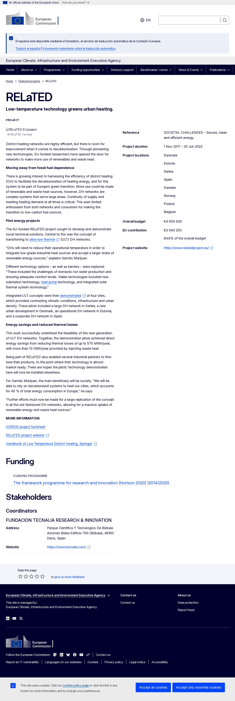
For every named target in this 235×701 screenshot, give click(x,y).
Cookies (93, 662)
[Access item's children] (37, 70)
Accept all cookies (153, 687)
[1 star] (20, 576)
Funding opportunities (86, 70)
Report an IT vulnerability (22, 662)
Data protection (188, 602)
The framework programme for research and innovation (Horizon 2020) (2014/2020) (91, 482)
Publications (218, 70)
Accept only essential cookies (198, 687)
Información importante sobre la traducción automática (79, 48)
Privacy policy (113, 662)
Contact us (127, 602)
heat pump (49, 282)
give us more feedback (70, 577)
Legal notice (137, 662)
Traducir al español (27, 48)
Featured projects (29, 81)
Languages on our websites (63, 662)
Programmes (52, 70)
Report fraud (186, 610)
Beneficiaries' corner (154, 70)
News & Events (189, 70)
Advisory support (122, 70)
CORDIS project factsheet (25, 427)
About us (27, 70)
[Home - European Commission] (35, 18)
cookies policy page (75, 685)
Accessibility (159, 662)
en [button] (148, 20)
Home (10, 70)
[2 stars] (23, 576)
